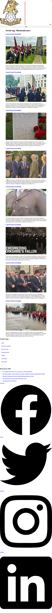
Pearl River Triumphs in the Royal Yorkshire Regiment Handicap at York (18, 376)
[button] (51, 1)
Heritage (3, 355)
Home (2, 342)
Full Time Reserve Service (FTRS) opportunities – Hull (14, 378)
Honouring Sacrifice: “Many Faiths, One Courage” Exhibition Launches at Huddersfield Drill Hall (24, 373)
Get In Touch (4, 358)
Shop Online (4, 361)
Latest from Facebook (13, 34)
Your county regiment (6, 346)
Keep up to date (4, 349)
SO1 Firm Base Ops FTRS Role (10, 380)
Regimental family (5, 352)
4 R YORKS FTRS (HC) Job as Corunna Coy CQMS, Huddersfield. (17, 371)
